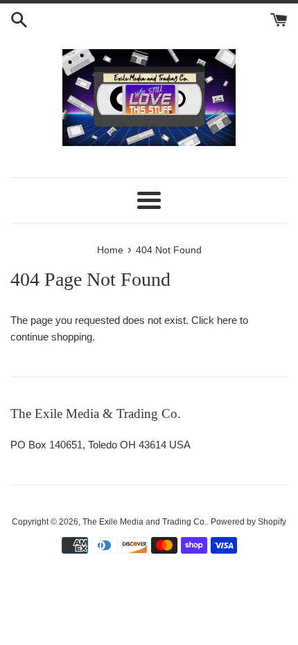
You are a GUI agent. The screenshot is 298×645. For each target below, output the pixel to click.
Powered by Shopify (248, 522)
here (227, 320)
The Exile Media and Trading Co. (144, 522)
